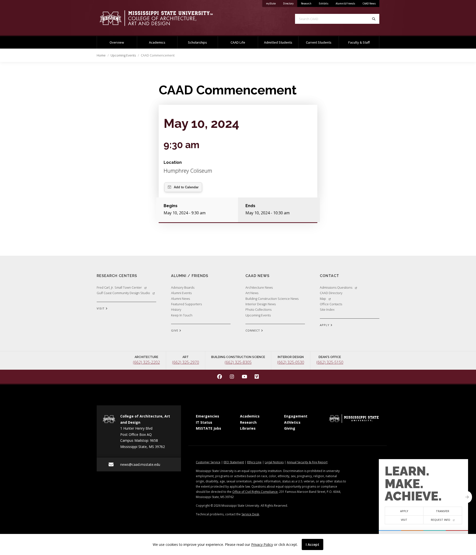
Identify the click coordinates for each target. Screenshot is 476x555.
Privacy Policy (262, 544)
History (176, 309)
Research (306, 3)
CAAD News (369, 3)
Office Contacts (331, 304)
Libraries (248, 428)
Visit (404, 520)
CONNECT (253, 330)
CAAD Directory (331, 293)
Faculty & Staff (359, 42)
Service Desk (250, 514)
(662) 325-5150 (329, 362)
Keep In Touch (181, 315)
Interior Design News (260, 304)
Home (101, 55)
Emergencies (207, 416)
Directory (290, 3)
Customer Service (208, 462)
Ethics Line (254, 462)
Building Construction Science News (271, 298)
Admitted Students (278, 42)
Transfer (442, 511)
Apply (404, 511)
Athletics (292, 422)
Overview (117, 42)
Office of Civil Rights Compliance (255, 492)
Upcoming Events (123, 55)
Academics (157, 42)
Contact (329, 276)
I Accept (312, 544)
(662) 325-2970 (185, 362)
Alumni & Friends (345, 3)
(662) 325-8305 (238, 362)
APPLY (325, 325)
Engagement (295, 416)
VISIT (101, 308)
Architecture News (259, 287)
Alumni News (180, 298)
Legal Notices (274, 462)
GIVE (175, 330)
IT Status (204, 422)
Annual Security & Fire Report (307, 462)
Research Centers (117, 276)
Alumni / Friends (189, 276)
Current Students (318, 42)
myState (272, 3)
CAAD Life (238, 42)
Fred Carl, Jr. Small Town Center (119, 287)
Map (323, 298)
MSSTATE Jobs (208, 428)
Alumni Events (181, 293)
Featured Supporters (186, 304)
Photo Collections (258, 309)
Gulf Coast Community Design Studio (123, 293)
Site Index (327, 309)
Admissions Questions (336, 287)
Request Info (440, 520)
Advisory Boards (182, 287)
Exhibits (323, 3)
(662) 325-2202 (146, 362)
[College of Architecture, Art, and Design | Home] (164, 18)
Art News (251, 293)
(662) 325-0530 (290, 362)
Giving (289, 428)
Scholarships (197, 42)
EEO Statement (234, 462)
